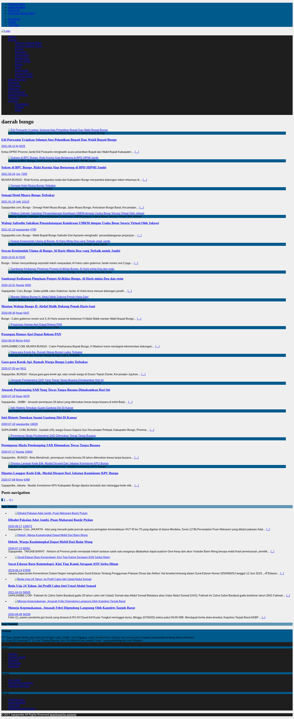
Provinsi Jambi (24, 76)
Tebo (18, 67)
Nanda (20, 285)
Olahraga (13, 88)
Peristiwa (13, 98)
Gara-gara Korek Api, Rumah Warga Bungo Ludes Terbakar (44, 362)
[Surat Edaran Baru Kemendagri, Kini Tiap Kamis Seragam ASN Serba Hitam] (62, 557)
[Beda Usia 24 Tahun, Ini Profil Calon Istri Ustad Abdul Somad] (53, 579)
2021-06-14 (8, 146)
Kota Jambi (22, 70)
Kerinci (19, 49)
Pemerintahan (16, 91)
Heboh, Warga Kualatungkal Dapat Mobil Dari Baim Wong (50, 542)
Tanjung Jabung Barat (28, 42)
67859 (26, 570)
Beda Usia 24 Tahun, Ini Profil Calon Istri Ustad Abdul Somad (52, 586)
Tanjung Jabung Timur (28, 46)
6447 (26, 312)
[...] (268, 529)
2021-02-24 (8, 174)
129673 (27, 526)
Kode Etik (14, 10)
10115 (25, 201)
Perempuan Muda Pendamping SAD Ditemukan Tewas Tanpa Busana (50, 445)
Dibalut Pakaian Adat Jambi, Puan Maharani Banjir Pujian (50, 520)
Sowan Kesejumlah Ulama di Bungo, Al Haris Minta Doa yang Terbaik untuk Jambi (60, 250)
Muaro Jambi (23, 61)
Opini (18, 110)
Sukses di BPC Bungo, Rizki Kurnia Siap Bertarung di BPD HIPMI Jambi (53, 167)
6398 (27, 479)
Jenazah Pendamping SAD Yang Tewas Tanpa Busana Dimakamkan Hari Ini (55, 390)
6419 (27, 340)
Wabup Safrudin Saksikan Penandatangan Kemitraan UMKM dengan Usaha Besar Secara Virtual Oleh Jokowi (80, 223)
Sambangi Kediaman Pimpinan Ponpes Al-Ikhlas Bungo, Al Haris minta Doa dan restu (62, 278)
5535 (22, 257)
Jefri (18, 201)
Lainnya (13, 101)
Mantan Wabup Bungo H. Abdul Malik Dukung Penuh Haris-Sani (48, 306)
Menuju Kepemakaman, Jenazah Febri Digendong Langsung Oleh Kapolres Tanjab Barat (71, 608)
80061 (26, 548)
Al (17, 146)
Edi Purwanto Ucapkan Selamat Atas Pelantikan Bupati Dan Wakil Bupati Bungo (59, 139)
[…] (137, 151)
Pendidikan (22, 104)
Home (11, 36)
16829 (34, 424)
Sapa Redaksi (16, 7)
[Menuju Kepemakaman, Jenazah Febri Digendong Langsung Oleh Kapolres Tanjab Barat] (70, 601)
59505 (26, 592)
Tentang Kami (16, 4)
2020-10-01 (8, 257)
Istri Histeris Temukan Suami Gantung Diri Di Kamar (39, 417)
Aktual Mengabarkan (20, 683)
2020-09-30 (8, 312)
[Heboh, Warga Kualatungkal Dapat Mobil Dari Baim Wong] (51, 535)
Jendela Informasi (19, 686)
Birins (19, 340)
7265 (24, 174)
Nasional (13, 82)
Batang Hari (22, 58)
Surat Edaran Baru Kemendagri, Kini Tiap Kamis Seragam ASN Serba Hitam (63, 564)
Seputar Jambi (17, 79)
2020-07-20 (8, 368)
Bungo (19, 64)
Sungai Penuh (23, 73)
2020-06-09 (15, 614)
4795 (33, 229)
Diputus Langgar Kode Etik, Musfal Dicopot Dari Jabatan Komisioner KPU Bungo (59, 473)
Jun (18, 174)
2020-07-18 (8, 396)
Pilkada (19, 107)
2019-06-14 (15, 570)
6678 (26, 396)
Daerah (12, 39)
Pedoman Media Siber (21, 13)
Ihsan (19, 312)
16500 (28, 451)
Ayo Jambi (14, 680)
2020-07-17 (8, 451)
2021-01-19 (8, 201)
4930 (28, 285)
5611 (23, 368)
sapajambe (22, 229)
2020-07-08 (8, 479)
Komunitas (14, 85)
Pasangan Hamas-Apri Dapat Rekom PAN (31, 334)
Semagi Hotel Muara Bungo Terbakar (28, 195)
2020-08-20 (8, 340)
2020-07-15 (15, 548)
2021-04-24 (15, 592)
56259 (26, 614)
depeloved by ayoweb (63, 714)
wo (18, 368)
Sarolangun (22, 55)
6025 (22, 146)
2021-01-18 (8, 229)
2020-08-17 (15, 526)
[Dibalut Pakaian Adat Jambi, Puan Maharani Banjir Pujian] (51, 513)
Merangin (20, 52)
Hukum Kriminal (18, 95)
